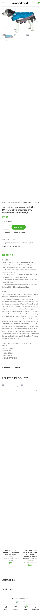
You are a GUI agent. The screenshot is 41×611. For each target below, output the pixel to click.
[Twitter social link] (10, 246)
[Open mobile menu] (3, 3)
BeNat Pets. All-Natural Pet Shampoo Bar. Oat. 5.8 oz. (11, 552)
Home (4, 202)
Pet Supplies (16, 202)
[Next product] (38, 203)
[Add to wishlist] (17, 387)
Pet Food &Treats (29, 562)
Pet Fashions (27, 202)
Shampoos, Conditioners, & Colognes (11, 559)
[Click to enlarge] (5, 30)
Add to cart (19, 227)
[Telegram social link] (18, 246)
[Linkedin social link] (16, 246)
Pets (9, 202)
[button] (17, 390)
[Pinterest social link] (13, 246)
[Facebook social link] (8, 246)
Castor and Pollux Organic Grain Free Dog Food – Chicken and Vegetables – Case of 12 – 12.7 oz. (30, 554)
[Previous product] (34, 203)
